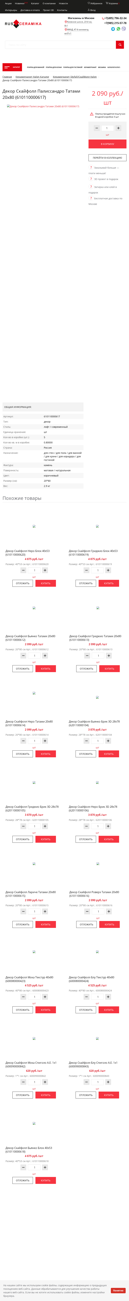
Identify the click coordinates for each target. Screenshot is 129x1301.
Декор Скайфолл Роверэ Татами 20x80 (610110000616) (94, 894)
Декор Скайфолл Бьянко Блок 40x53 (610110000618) (29, 1149)
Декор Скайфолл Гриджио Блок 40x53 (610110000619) (93, 552)
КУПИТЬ (45, 583)
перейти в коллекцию (107, 157)
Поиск (120, 45)
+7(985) (115, 23)
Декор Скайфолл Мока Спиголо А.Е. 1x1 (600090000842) (31, 1064)
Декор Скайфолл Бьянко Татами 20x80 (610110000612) (30, 638)
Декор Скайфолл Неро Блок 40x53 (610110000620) (28, 552)
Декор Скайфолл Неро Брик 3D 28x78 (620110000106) (93, 808)
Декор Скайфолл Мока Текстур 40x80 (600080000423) (29, 979)
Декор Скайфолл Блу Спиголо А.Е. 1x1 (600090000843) (93, 1064)
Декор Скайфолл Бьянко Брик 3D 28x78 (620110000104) (94, 723)
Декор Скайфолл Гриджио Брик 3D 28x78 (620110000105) (32, 808)
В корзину (107, 144)
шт (107, 134)
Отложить (22, 583)
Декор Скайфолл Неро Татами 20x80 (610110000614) (29, 723)
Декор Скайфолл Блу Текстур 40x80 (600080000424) (91, 979)
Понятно (118, 1290)
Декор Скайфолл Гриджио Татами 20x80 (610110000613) (95, 638)
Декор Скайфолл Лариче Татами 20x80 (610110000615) (31, 894)
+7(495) (115, 18)
